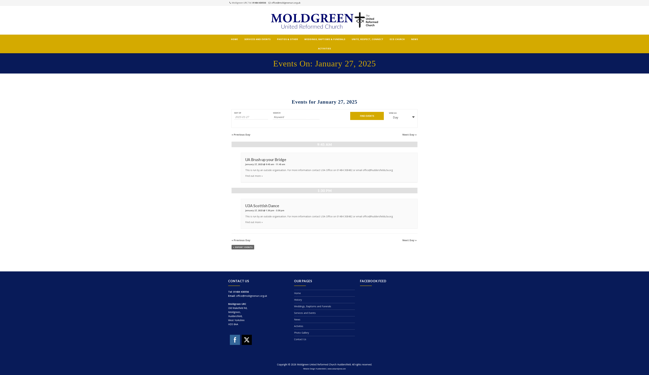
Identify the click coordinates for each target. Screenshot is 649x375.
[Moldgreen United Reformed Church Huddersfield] (324, 20)
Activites (298, 326)
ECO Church (397, 39)
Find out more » (254, 175)
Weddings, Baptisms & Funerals (324, 39)
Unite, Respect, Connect (367, 39)
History (298, 299)
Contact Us (300, 339)
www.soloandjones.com (337, 369)
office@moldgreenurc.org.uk (286, 2)
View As (393, 113)
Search (277, 113)
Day (395, 117)
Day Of (237, 113)
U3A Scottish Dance (262, 205)
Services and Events (257, 39)
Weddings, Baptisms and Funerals (312, 306)
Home (234, 39)
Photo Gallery (301, 332)
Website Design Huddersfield (314, 369)
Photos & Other (287, 39)
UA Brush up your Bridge (265, 159)
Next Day (409, 134)
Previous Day (241, 134)
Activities (324, 48)
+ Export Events (243, 247)
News (414, 39)
